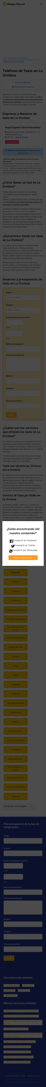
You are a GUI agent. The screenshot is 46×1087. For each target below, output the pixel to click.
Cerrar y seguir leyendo (23, 558)
